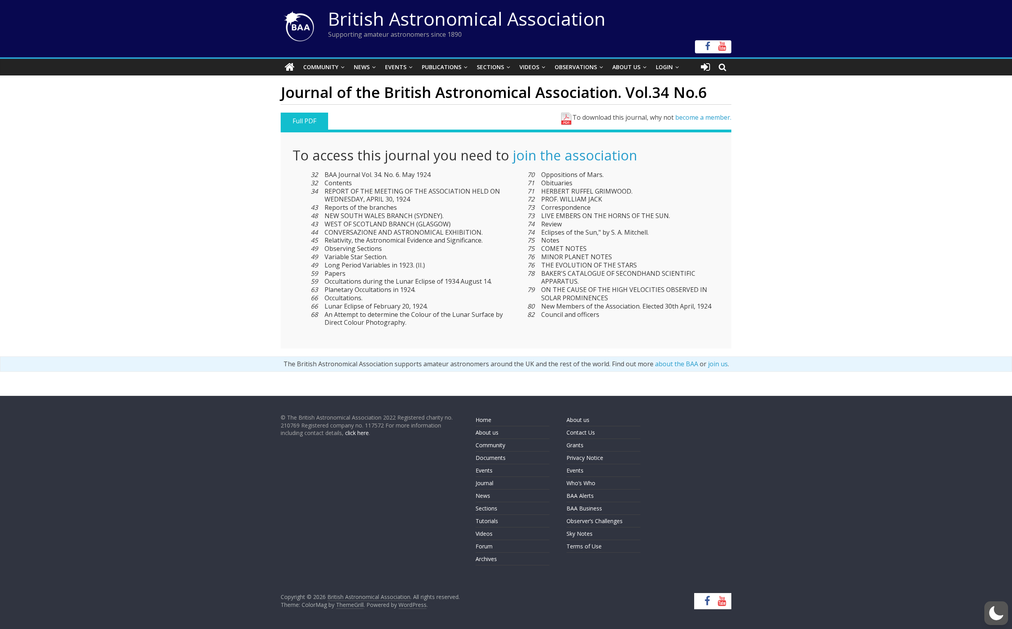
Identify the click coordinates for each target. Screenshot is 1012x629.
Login (664, 67)
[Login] (705, 67)
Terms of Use (584, 546)
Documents (491, 457)
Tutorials (487, 521)
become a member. (703, 117)
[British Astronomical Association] (289, 67)
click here (357, 433)
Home (483, 420)
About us (487, 432)
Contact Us (580, 432)
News (362, 67)
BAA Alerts (580, 495)
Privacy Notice (584, 457)
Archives (486, 559)
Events (395, 67)
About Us (626, 67)
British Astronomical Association (467, 18)
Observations (576, 67)
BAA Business (584, 508)
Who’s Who (580, 483)
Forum (484, 546)
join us (718, 364)
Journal (484, 483)
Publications (441, 67)
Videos (529, 67)
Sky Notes (579, 533)
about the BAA (676, 364)
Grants (574, 445)
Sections (490, 67)
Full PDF (304, 121)
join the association (575, 155)
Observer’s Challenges (594, 521)
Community (320, 67)
